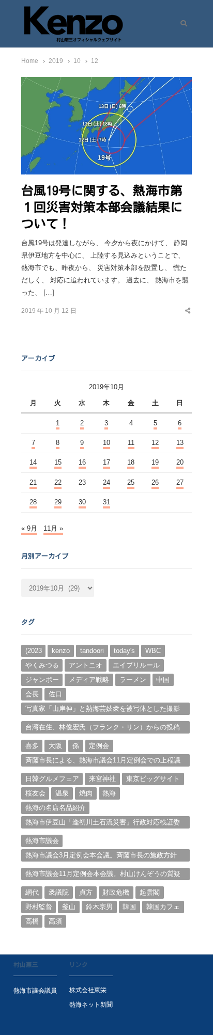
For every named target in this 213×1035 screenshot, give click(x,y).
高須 (55, 921)
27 (180, 482)
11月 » (53, 528)
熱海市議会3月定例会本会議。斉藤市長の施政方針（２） (101, 856)
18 (130, 462)
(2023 (33, 651)
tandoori (92, 651)
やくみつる (42, 665)
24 (106, 482)
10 (106, 443)
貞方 (86, 892)
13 (180, 443)
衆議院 (59, 892)
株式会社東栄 (87, 989)
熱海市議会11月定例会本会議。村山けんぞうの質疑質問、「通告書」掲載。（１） (102, 875)
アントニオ (85, 665)
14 (33, 462)
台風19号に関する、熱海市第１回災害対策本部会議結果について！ (101, 207)
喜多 (32, 746)
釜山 (68, 907)
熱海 (109, 793)
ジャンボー (42, 679)
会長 (32, 694)
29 (58, 502)
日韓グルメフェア (52, 779)
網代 (32, 892)
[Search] (180, 24)
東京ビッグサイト (153, 779)
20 (180, 462)
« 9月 (29, 528)
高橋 (32, 921)
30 (82, 502)
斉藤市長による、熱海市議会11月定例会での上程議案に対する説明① (102, 761)
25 (130, 482)
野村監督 (38, 907)
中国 (163, 679)
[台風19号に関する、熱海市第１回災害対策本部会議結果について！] (106, 83)
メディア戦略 (89, 679)
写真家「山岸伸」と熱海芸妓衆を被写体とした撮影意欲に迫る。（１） (102, 710)
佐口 (55, 694)
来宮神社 (102, 779)
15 (58, 462)
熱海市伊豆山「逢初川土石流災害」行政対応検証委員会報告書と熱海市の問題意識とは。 (102, 823)
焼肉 (86, 793)
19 (155, 462)
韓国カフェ (163, 907)
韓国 (129, 907)
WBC (153, 651)
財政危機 (115, 892)
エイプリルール (136, 665)
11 (131, 443)
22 (58, 482)
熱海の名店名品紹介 (55, 807)
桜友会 (35, 793)
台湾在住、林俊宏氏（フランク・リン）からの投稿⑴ (102, 728)
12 (155, 443)
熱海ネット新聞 (91, 1004)
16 (82, 462)
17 (106, 462)
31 (106, 502)
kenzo (61, 651)
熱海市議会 (42, 841)
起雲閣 (150, 892)
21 (33, 482)
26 (155, 482)
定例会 (99, 746)
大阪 (55, 746)
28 (33, 502)
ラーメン (132, 679)
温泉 (62, 793)
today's (124, 651)
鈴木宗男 (99, 907)
